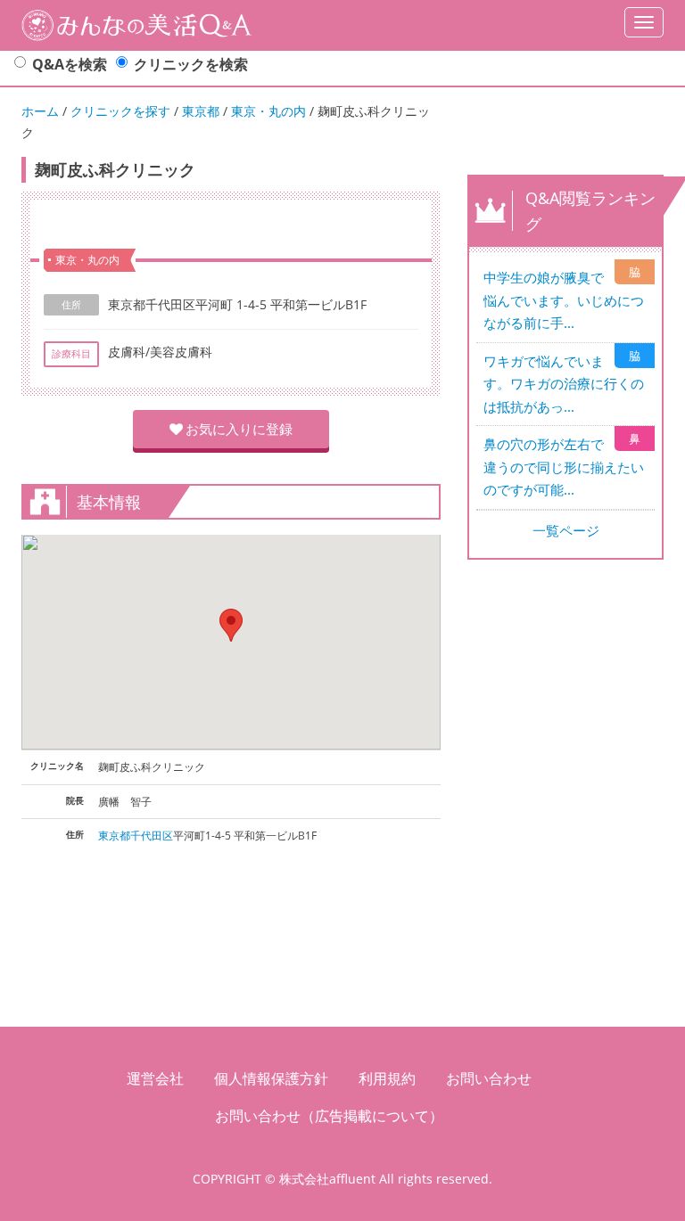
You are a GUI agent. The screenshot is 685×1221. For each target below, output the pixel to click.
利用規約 (387, 1078)
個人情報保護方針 (271, 1078)
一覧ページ (565, 530)
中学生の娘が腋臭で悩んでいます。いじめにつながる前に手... (563, 300)
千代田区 (151, 835)
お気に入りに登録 (239, 429)
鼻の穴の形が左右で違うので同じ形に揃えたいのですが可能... (563, 466)
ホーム (40, 110)
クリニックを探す (120, 110)
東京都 (200, 110)
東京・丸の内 (268, 110)
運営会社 (155, 1078)
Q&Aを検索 (69, 64)
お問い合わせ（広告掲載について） (329, 1116)
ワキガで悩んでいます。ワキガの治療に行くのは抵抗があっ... (563, 383)
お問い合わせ (489, 1078)
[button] (231, 625)
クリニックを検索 (191, 64)
